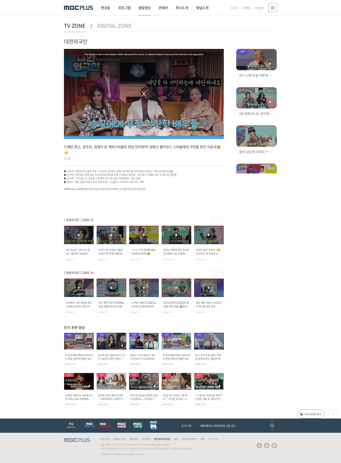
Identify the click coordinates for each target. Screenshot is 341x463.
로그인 (234, 8)
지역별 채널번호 (189, 439)
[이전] (215, 220)
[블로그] (267, 445)
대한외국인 (76, 41)
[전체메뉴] (273, 8)
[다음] (221, 220)
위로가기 (333, 414)
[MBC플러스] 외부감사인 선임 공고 (217, 425)
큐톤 (176, 439)
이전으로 (272, 421)
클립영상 (144, 7)
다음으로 (272, 430)
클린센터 (134, 439)
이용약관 (146, 439)
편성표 (105, 7)
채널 (71, 425)
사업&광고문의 (119, 439)
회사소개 (182, 7)
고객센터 (246, 8)
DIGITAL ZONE (114, 25)
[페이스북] (259, 445)
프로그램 (124, 7)
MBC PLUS (78, 8)
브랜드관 (259, 8)
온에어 (163, 7)
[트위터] (274, 445)
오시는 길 (212, 439)
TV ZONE (74, 25)
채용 (202, 439)
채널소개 (202, 7)
